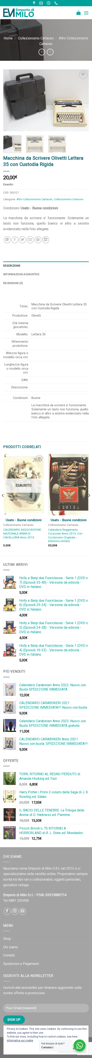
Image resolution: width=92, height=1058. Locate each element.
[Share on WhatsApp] (7, 239)
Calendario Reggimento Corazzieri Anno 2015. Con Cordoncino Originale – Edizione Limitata (65, 535)
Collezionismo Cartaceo (36, 38)
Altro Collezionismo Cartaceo (34, 199)
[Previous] (10, 100)
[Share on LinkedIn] (45, 239)
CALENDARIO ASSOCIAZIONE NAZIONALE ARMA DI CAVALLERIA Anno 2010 (22, 533)
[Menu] (86, 13)
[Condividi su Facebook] (14, 239)
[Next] (82, 100)
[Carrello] (78, 12)
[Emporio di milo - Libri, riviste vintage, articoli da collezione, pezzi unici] (24, 12)
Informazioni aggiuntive (21, 274)
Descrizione (11, 265)
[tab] (46, 265)
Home (8, 38)
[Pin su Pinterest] (38, 239)
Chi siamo (10, 947)
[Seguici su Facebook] (7, 911)
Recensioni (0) (13, 283)
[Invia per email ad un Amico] (30, 239)
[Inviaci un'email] (22, 911)
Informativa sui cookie (20, 1040)
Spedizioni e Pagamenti (21, 964)
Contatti (9, 955)
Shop (7, 939)
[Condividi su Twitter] (22, 239)
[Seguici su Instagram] (14, 911)
